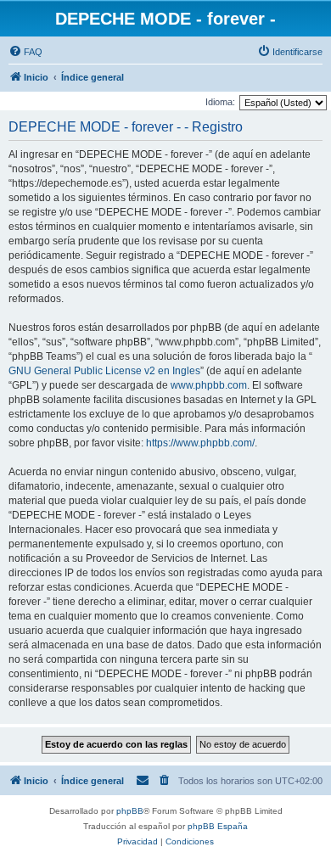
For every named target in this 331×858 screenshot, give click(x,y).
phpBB (129, 811)
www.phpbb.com (209, 385)
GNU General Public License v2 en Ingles (104, 371)
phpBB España (218, 826)
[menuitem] (25, 52)
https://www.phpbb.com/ (200, 443)
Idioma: (220, 102)
